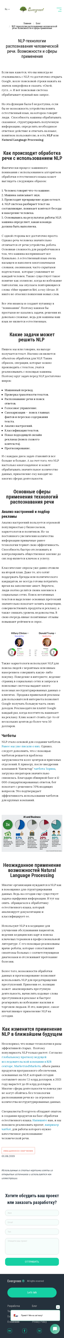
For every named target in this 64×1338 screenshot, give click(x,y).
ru (6, 9)
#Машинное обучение (18, 1151)
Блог (34, 1306)
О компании (13, 1321)
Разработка (13, 1306)
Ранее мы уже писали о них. (21, 746)
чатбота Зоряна (44, 769)
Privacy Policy (39, 1321)
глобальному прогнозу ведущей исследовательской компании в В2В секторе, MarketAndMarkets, (26, 1061)
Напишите (39, 1120)
